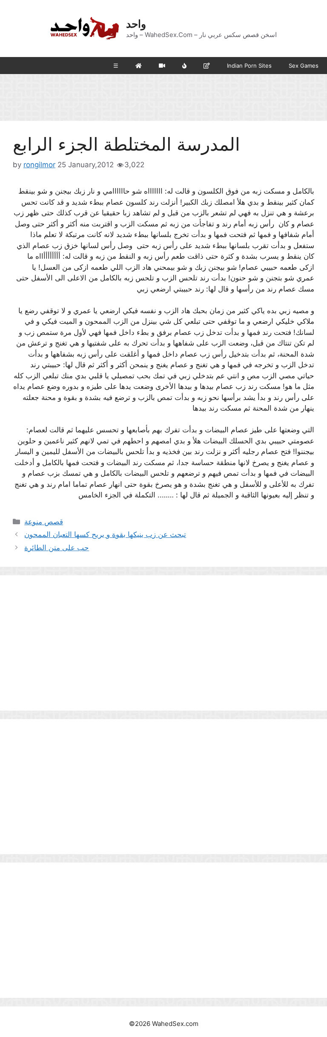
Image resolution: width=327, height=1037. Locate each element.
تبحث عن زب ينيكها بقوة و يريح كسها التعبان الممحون (105, 534)
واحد (136, 23)
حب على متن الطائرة (56, 547)
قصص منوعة (43, 521)
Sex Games (303, 65)
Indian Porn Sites (249, 65)
